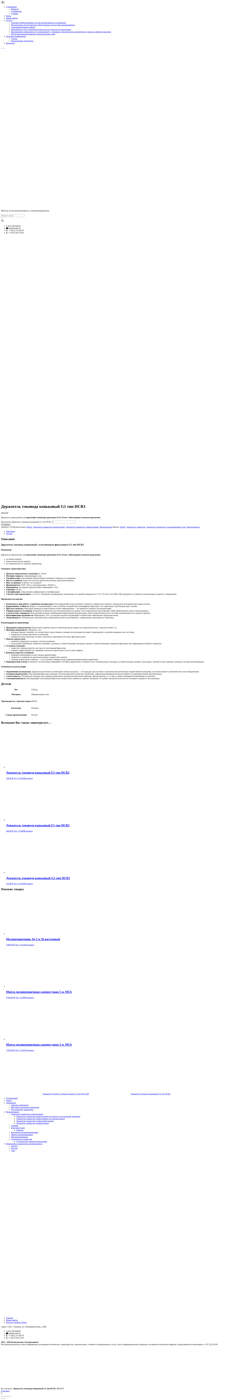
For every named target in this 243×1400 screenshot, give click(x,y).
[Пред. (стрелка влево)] (2, 1398)
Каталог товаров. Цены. (16, 1322)
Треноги (19, 1130)
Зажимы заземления (19, 1105)
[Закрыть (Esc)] (2, 1396)
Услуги (9, 20)
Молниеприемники (19, 1137)
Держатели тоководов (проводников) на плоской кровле (40, 1119)
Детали (9, 534)
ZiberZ (29, 527)
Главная (9, 1318)
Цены (8, 16)
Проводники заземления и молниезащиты (24, 1144)
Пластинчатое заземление (22, 1110)
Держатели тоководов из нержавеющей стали (166, 527)
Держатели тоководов (135, 527)
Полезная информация (16, 36)
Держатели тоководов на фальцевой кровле (35, 1121)
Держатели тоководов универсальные (82, 527)
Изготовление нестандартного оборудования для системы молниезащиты (43, 25)
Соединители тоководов (21, 1139)
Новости (15, 9)
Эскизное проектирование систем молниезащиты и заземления (38, 23)
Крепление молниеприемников (24, 1132)
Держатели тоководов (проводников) (49, 527)
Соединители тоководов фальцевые (31, 1141)
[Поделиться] (5, 1396)
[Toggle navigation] (2, 2)
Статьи (14, 39)
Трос (13, 1151)
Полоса (14, 1146)
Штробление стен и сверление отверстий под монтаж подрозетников (41, 29)
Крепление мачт (18, 1128)
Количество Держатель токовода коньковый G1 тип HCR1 (26, 522)
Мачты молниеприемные (22, 1135)
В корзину (6, 525)
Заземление (11, 1103)
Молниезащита (106, 527)
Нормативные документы (22, 41)
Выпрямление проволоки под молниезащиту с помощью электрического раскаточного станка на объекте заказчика (61, 32)
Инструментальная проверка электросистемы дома (33, 34)
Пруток (14, 1148)
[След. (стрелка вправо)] (5, 1398)
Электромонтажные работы (23, 27)
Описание (10, 531)
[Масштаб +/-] (10, 1396)
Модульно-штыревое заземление (25, 1107)
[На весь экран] (7, 1396)
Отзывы (14, 14)
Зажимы (14, 1125)
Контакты (10, 43)
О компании (11, 7)
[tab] (124, 531)
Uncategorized (12, 1098)
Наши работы (12, 18)
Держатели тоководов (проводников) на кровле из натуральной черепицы (48, 1116)
